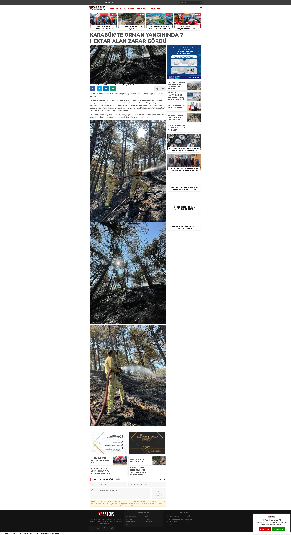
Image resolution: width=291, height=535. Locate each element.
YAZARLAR (92, 2)
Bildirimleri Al (278, 529)
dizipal (41, 533)
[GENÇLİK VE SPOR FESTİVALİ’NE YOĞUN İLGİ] (103, 15)
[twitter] (99, 88)
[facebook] (92, 88)
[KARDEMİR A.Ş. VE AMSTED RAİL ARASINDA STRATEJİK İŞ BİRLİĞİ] (184, 156)
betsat (29, 533)
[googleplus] (105, 528)
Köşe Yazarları (132, 522)
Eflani (145, 8)
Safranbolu (120, 8)
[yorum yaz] (113, 88)
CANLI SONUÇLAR (173, 516)
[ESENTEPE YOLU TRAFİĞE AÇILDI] (131, 15)
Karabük (110, 8)
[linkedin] (106, 88)
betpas (24, 533)
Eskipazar (131, 8)
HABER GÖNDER (108, 2)
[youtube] (112, 528)
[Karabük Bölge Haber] (272, 517)
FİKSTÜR (188, 516)
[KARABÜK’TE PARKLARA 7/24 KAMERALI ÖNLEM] (184, 214)
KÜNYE (99, 2)
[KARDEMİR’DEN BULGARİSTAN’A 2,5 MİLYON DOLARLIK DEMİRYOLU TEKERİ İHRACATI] (184, 136)
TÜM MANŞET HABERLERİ (175, 519)
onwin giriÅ (54, 533)
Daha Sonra (264, 529)
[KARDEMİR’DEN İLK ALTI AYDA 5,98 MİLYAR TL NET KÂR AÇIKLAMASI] (159, 15)
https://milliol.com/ (7, 533)
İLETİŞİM (117, 2)
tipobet (18, 533)
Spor (159, 8)
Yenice (139, 8)
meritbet (35, 533)
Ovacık (152, 8)
